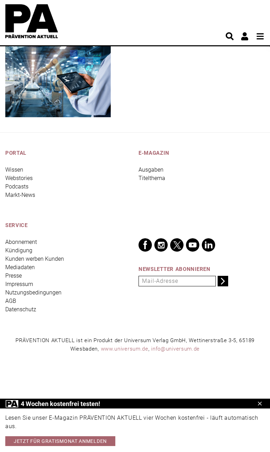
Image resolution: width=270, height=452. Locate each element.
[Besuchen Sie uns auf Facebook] (145, 245)
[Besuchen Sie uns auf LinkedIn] (208, 245)
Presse (13, 275)
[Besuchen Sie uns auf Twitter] (177, 245)
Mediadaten (20, 267)
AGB (10, 301)
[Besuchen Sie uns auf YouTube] (192, 245)
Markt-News (20, 195)
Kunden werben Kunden (34, 258)
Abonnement (21, 242)
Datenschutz (20, 309)
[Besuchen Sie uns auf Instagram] (161, 245)
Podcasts (16, 186)
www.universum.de (124, 349)
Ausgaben (151, 169)
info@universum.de (175, 349)
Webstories (19, 178)
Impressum (19, 284)
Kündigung (18, 250)
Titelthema (152, 178)
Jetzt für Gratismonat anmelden (60, 441)
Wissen (14, 169)
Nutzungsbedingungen (33, 292)
